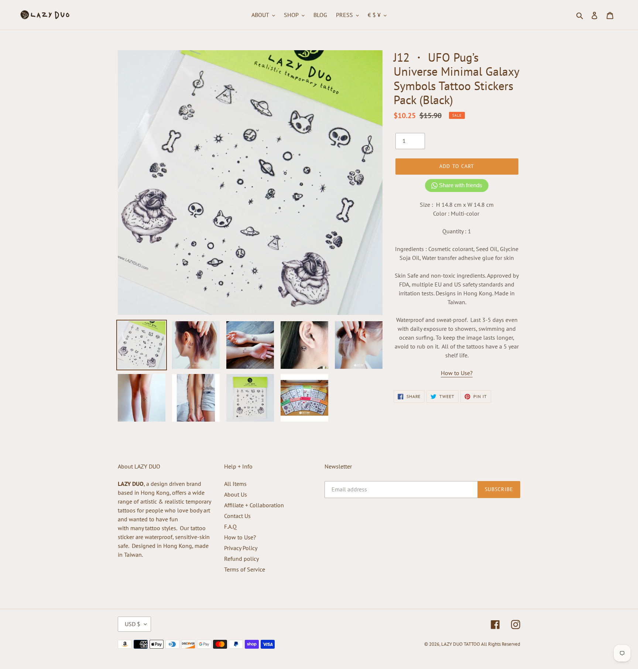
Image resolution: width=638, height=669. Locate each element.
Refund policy (241, 558)
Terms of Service (244, 569)
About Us (235, 494)
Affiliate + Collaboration (254, 505)
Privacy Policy (240, 548)
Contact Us (237, 515)
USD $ (132, 624)
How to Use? (457, 373)
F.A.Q (230, 526)
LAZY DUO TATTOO (460, 644)
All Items (235, 483)
